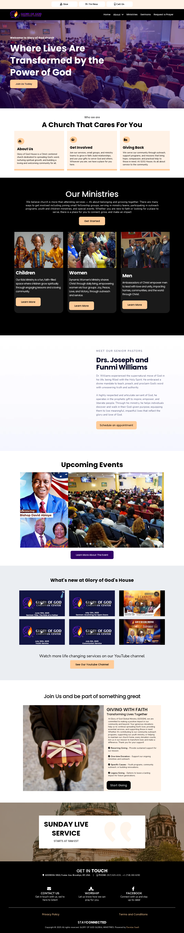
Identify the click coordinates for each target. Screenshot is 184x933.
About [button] (117, 14)
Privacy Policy (50, 914)
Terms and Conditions (133, 914)
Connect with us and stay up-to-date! (134, 898)
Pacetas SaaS (132, 927)
